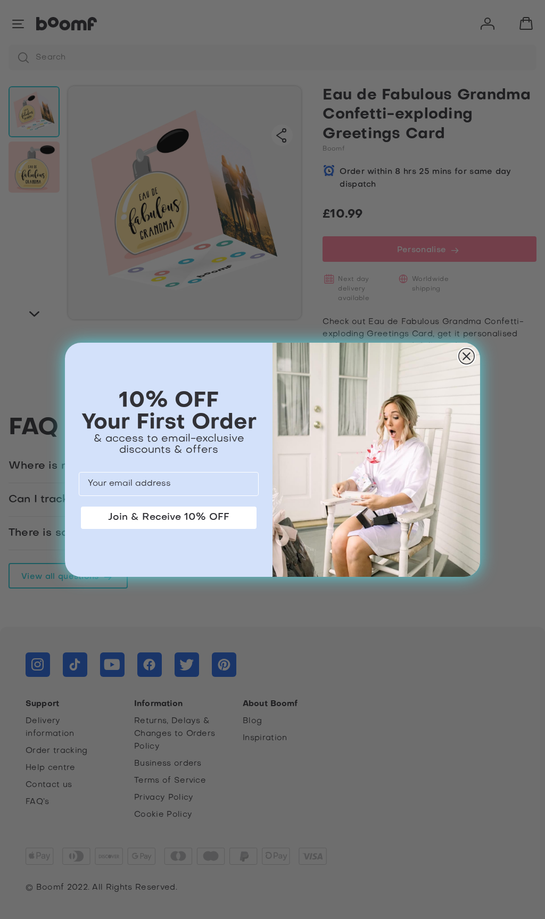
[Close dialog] (466, 356)
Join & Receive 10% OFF (168, 517)
